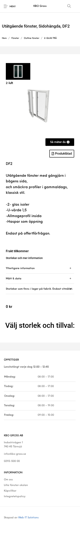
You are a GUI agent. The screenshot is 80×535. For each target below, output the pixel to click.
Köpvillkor (10, 491)
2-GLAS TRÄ (50, 38)
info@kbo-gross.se (15, 454)
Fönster (15, 38)
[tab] (40, 268)
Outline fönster (31, 38)
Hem (4, 38)
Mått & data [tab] (13, 278)
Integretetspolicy (14, 496)
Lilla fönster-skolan (16, 485)
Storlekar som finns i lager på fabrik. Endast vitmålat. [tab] (39, 289)
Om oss (8, 479)
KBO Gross (40, 6)
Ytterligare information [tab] (20, 268)
